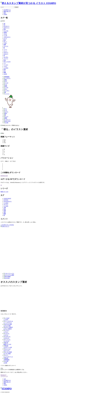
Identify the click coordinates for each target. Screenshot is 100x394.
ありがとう (6, 26)
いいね (5, 35)
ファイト (6, 58)
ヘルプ (5, 66)
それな (5, 34)
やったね (6, 30)
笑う (5, 71)
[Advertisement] (6, 249)
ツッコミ (6, 64)
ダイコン (6, 204)
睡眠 (5, 213)
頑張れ (5, 32)
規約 (5, 13)
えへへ (5, 50)
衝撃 (5, 44)
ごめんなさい (7, 37)
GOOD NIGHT (7, 198)
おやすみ (6, 199)
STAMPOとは (7, 9)
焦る (5, 60)
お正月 (5, 74)
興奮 (5, 72)
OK (4, 23)
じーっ (5, 49)
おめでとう (6, 27)
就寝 (5, 210)
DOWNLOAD (4, 175)
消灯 (5, 212)
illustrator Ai (3, 375)
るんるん (6, 57)
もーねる (6, 206)
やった (5, 38)
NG (4, 24)
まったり (6, 46)
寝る (5, 29)
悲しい (5, 41)
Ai (1, 185)
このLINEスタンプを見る (7, 224)
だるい (5, 43)
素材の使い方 (7, 11)
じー (5, 63)
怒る (5, 40)
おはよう (6, 52)
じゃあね (6, 67)
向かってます (7, 61)
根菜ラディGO (4, 191)
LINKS (5, 14)
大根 (5, 207)
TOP (5, 379)
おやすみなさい (8, 201)
